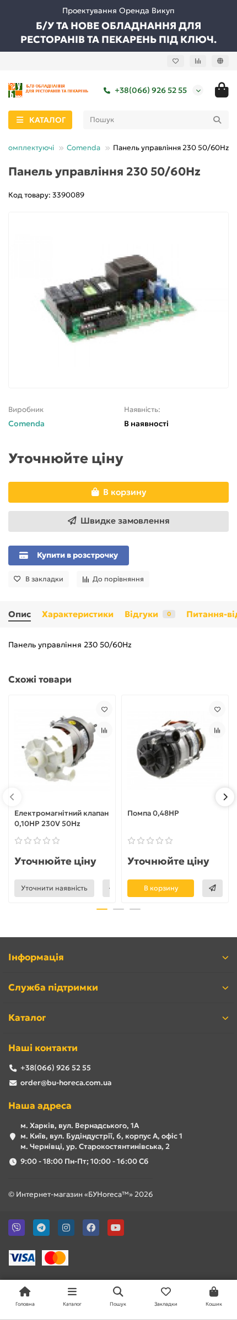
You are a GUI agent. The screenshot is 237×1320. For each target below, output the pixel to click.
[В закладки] (104, 709)
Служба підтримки (53, 987)
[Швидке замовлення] (212, 888)
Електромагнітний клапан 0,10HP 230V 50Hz (61, 818)
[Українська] (220, 61)
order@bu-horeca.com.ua (65, 1082)
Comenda (83, 147)
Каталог (27, 1018)
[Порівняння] (198, 61)
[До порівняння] (104, 730)
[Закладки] (175, 61)
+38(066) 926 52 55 (151, 90)
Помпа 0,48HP (153, 813)
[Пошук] (217, 120)
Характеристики (78, 614)
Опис (19, 614)
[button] (12, 797)
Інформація (36, 957)
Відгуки (148, 614)
